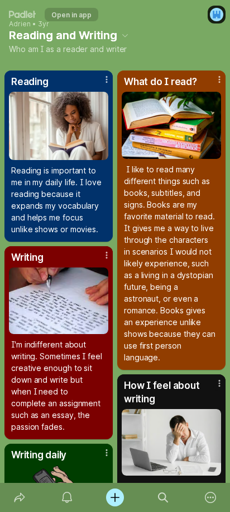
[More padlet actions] (210, 497)
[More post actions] (99, 84)
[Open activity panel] (67, 497)
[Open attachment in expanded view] (58, 126)
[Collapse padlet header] (125, 35)
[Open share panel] (19, 497)
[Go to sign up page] (217, 15)
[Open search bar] (163, 497)
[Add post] (115, 497)
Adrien (20, 24)
